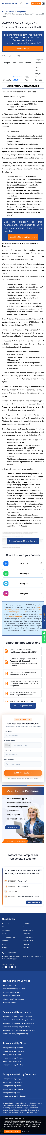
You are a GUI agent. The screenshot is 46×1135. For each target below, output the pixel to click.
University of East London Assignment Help (19, 1030)
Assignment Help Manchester (14, 1065)
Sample (4, 948)
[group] (23, 887)
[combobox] (7, 745)
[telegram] (12, 967)
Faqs (24, 927)
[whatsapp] (9, 967)
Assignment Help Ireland (12, 1093)
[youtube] (6, 967)
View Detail (25, 1131)
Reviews (26, 948)
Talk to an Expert (23, 48)
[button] (21, 3)
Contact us (6, 930)
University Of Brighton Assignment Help (18, 1016)
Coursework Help (10, 1002)
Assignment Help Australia (13, 1089)
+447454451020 (10, 953)
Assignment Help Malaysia (13, 1086)
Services (5, 927)
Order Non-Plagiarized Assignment (23, 237)
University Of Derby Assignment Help (17, 1027)
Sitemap (26, 944)
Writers (4, 944)
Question (26, 923)
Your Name (8, 731)
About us (5, 923)
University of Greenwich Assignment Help (19, 1023)
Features (5, 941)
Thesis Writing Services (12, 992)
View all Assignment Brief (22, 706)
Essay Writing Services (12, 996)
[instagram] (15, 967)
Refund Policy (28, 930)
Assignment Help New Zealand (15, 1096)
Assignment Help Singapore (14, 1079)
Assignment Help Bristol (12, 1054)
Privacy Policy (28, 937)
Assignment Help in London (14, 1048)
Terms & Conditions (9, 937)
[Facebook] (2, 967)
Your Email (7, 750)
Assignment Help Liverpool (13, 1058)
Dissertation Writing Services (14, 989)
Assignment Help (10, 985)
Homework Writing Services (14, 999)
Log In (27, 3)
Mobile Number (9, 741)
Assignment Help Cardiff (12, 1061)
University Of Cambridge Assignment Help (19, 1020)
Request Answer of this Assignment (23, 541)
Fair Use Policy (28, 941)
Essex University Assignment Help (16, 1034)
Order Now (36, 3)
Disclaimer (26, 934)
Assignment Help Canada (13, 1082)
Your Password (9, 760)
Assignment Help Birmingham (14, 1051)
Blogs (4, 934)
